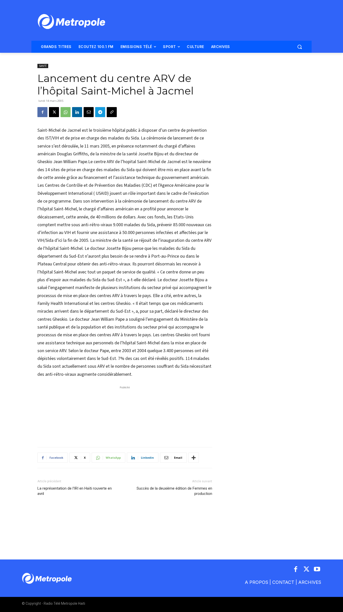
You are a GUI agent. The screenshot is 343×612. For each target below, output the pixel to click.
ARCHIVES (309, 582)
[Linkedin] (77, 112)
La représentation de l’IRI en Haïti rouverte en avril (74, 491)
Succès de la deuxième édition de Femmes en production (174, 491)
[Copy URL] (112, 112)
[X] (54, 112)
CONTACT (283, 582)
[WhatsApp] (66, 112)
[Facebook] (42, 112)
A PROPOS (256, 582)
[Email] (89, 112)
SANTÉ (43, 66)
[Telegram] (100, 112)
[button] (300, 47)
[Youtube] (317, 570)
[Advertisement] (124, 414)
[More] (193, 458)
